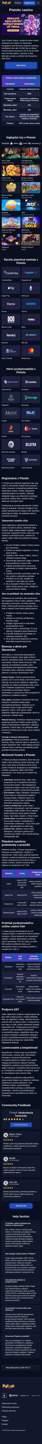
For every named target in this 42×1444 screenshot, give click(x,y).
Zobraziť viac (21, 1206)
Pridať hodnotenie (21, 1125)
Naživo (16, 143)
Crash (25, 143)
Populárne (5, 143)
